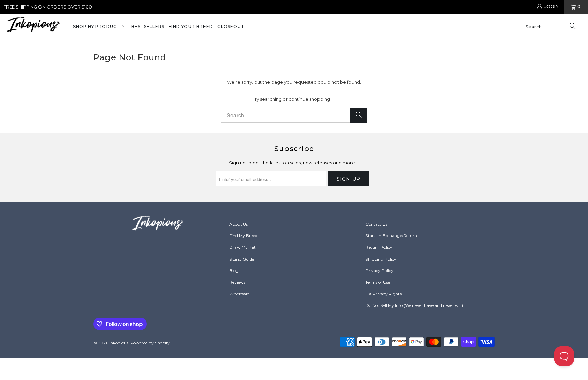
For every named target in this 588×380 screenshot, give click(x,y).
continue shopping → (312, 99)
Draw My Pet (242, 247)
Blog (234, 270)
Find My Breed (243, 235)
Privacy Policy (379, 270)
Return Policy (378, 247)
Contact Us (376, 224)
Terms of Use (377, 282)
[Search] (572, 26)
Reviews (237, 282)
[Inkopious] (33, 26)
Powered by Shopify (150, 342)
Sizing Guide (241, 259)
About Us (238, 224)
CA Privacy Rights (383, 293)
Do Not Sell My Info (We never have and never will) (414, 305)
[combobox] (550, 26)
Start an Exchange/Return (391, 235)
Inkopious (118, 342)
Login (551, 6)
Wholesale (239, 293)
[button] (100, 27)
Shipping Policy (380, 259)
